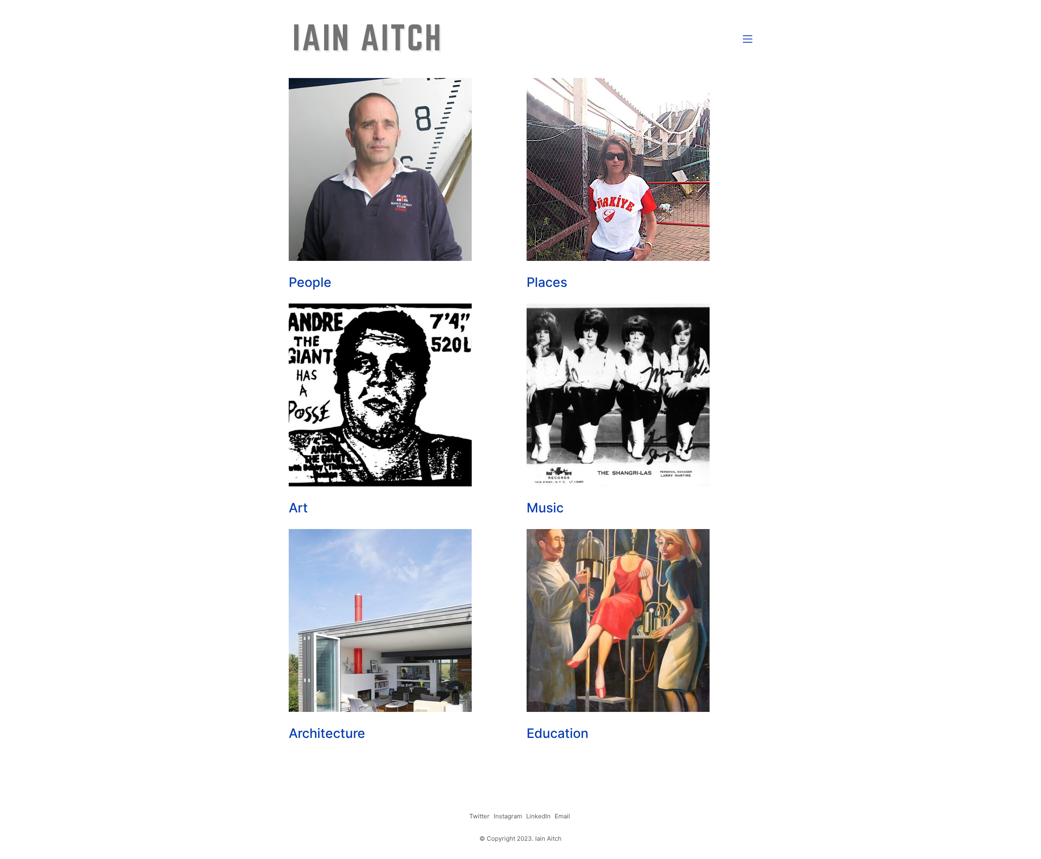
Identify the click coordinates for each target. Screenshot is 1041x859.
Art (298, 508)
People (310, 282)
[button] (747, 39)
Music (545, 508)
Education (557, 733)
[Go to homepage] (367, 39)
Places (547, 282)
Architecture (327, 733)
